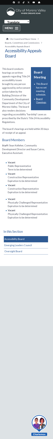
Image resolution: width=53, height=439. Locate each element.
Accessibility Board (14, 239)
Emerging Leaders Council (18, 245)
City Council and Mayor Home (23, 39)
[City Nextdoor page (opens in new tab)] (39, 2)
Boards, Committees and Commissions (22, 43)
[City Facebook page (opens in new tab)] (14, 2)
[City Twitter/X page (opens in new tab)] (29, 2)
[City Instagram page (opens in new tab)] (19, 2)
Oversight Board (13, 251)
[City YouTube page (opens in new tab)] (34, 2)
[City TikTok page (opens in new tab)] (23, 2)
